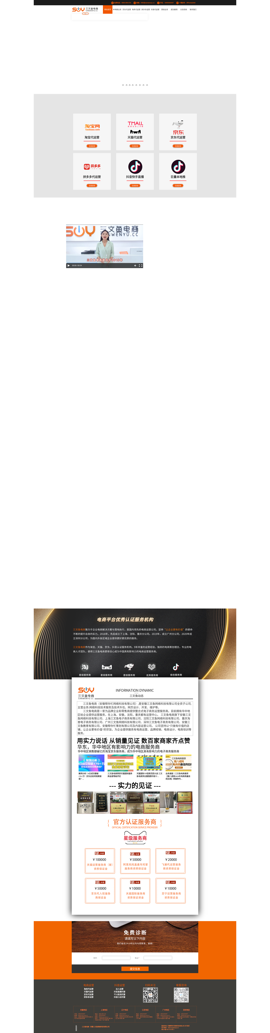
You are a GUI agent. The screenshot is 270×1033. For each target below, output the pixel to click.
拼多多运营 (145, 9)
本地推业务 (117, 9)
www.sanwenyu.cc (173, 1028)
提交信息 (135, 969)
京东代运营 (126, 9)
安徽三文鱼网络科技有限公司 (99, 1027)
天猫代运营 (88, 991)
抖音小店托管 (119, 997)
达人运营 (119, 989)
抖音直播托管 (119, 991)
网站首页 (107, 9)
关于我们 (187, 1026)
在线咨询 (92, 146)
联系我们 (193, 9)
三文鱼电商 (85, 1027)
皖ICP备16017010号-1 (167, 1029)
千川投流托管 (119, 994)
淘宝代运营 (88, 989)
